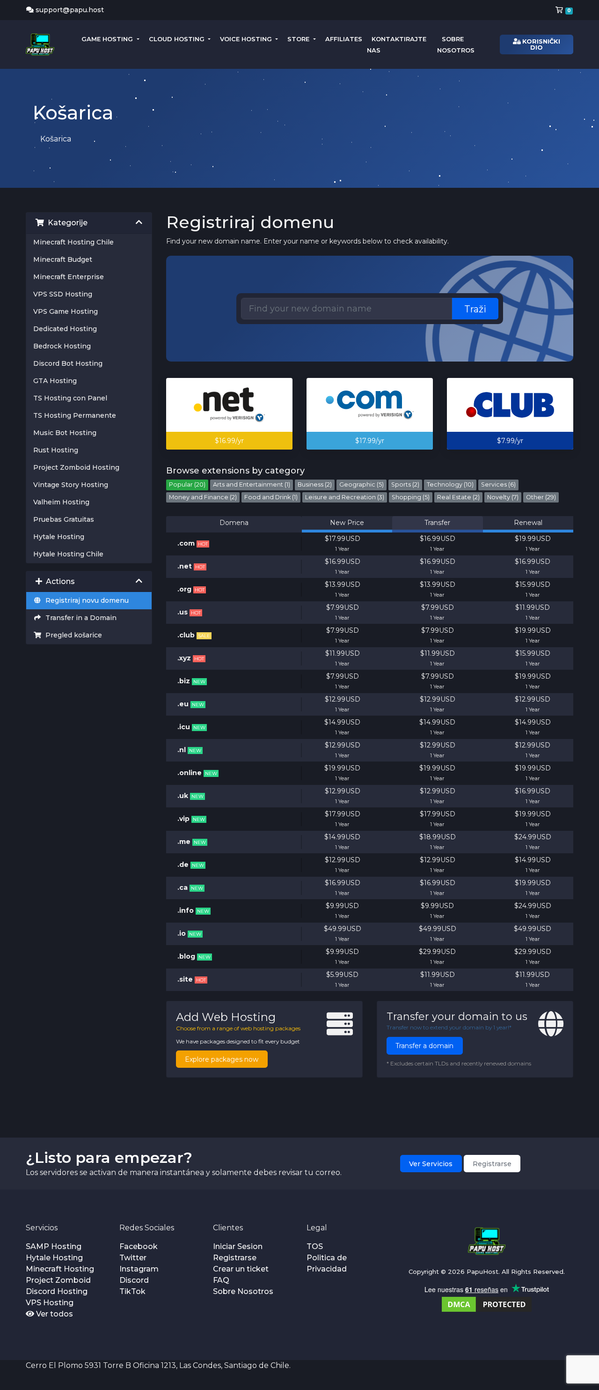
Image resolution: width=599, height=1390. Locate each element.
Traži (475, 309)
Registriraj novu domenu (85, 600)
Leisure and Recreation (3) (344, 497)
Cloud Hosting (177, 39)
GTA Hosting (55, 381)
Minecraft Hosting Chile (73, 242)
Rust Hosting (55, 450)
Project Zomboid (58, 1280)
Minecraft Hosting (60, 1268)
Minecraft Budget (62, 259)
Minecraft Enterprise (68, 277)
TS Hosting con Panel (70, 398)
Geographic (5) (361, 484)
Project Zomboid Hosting (76, 467)
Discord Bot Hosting (67, 363)
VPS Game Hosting (65, 311)
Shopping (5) (411, 497)
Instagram (139, 1268)
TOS (315, 1246)
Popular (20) (187, 484)
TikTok (132, 1291)
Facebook (138, 1246)
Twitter (132, 1257)
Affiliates (343, 39)
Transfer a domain (424, 1046)
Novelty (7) (503, 497)
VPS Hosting (49, 1302)
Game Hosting (108, 39)
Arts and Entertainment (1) (251, 484)
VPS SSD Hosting (62, 294)
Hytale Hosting (58, 536)
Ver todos (53, 1313)
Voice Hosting (247, 39)
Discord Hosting (57, 1291)
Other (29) (541, 497)
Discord (134, 1280)
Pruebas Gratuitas (63, 519)
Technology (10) (450, 484)
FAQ (221, 1280)
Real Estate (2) (458, 497)
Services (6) (498, 484)
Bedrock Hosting (62, 346)
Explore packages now (221, 1059)
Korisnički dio (540, 44)
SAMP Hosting (53, 1246)
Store (299, 39)
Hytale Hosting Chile (68, 554)
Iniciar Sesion (238, 1246)
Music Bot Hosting (64, 433)
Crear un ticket (241, 1268)
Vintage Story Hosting (70, 485)
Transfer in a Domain (79, 618)
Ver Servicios (431, 1164)
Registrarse (492, 1164)
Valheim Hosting (61, 502)
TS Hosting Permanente (74, 415)
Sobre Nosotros (243, 1291)
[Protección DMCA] (486, 1304)
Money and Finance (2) (203, 497)
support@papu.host (70, 10)
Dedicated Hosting (65, 329)
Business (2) (315, 484)
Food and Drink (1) (271, 497)
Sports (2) (405, 484)
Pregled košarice (72, 635)
